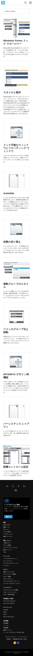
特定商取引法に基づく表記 (20, 639)
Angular (5, 609)
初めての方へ (7, 525)
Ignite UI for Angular (9, 601)
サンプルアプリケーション (10, 563)
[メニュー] (30, 2)
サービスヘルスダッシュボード (12, 583)
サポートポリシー (8, 579)
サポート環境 (7, 576)
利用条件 (9, 639)
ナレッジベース (7, 560)
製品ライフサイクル (8, 572)
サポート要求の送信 (8, 594)
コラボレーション (8, 534)
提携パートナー (7, 630)
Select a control (10, 11)
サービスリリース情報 (9, 574)
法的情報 (5, 627)
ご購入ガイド (7, 543)
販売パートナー (7, 549)
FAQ (4, 552)
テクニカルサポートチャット (11, 581)
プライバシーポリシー (11, 636)
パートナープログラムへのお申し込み (13, 632)
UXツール (6, 529)
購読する (8, 516)
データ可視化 (7, 531)
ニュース (5, 625)
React (5, 614)
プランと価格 (7, 545)
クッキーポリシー (23, 636)
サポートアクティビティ (10, 592)
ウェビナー (6, 565)
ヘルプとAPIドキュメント (10, 558)
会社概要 (5, 623)
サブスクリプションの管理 (10, 590)
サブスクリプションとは (10, 547)
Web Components (8, 616)
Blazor (5, 612)
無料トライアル (7, 536)
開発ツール (6, 527)
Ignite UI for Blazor (9, 603)
